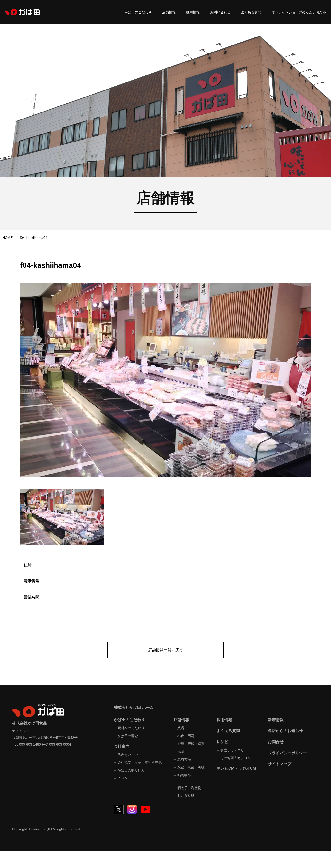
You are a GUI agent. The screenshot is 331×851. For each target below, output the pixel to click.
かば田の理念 (128, 736)
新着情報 (276, 720)
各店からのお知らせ (285, 731)
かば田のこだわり (138, 12)
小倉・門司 (185, 736)
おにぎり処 (185, 796)
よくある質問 (251, 12)
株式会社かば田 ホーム (134, 707)
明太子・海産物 (189, 788)
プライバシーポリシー (287, 753)
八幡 (180, 728)
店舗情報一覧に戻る (165, 650)
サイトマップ (279, 764)
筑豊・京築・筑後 (191, 767)
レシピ (222, 742)
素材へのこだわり (131, 728)
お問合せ (276, 742)
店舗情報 (169, 12)
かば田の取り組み (131, 770)
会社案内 (121, 746)
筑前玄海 (184, 759)
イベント (124, 778)
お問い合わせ (220, 12)
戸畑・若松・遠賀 (191, 744)
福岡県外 (184, 775)
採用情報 (193, 12)
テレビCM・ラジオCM (236, 768)
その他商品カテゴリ (235, 758)
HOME (7, 237)
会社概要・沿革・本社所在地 (140, 762)
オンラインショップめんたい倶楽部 (299, 12)
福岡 (180, 752)
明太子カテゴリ (232, 750)
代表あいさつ (128, 755)
